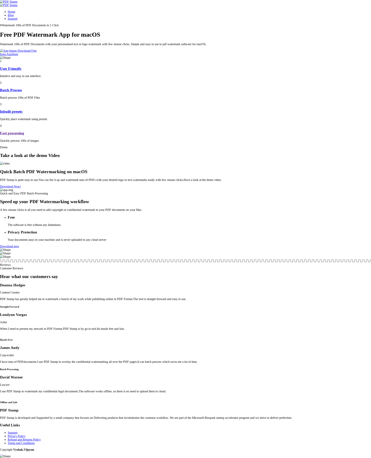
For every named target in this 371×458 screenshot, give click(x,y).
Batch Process (11, 90)
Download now (9, 246)
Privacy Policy (17, 436)
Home (11, 11)
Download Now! (10, 186)
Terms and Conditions (21, 443)
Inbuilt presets (11, 111)
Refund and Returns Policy (24, 439)
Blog (11, 15)
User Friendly (11, 69)
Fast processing (12, 133)
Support (12, 18)
